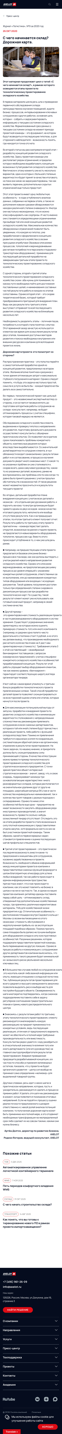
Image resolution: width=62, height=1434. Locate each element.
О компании (10, 1321)
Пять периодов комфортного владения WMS (28, 1187)
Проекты (8, 1366)
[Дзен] (46, 1399)
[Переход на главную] (10, 4)
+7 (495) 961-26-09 (15, 1281)
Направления (11, 1330)
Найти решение (18, 1309)
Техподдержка (12, 1357)
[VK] (37, 1399)
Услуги (7, 1339)
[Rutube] (9, 1399)
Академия (9, 1384)
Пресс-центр (11, 1348)
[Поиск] (49, 4)
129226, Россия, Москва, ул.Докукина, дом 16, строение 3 (27, 1299)
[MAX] (55, 1399)
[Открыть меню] (57, 4)
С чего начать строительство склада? (27, 1204)
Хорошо (47, 1426)
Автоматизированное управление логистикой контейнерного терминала (28, 1169)
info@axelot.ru (12, 1286)
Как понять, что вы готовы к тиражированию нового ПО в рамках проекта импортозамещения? (26, 1223)
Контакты (9, 1375)
